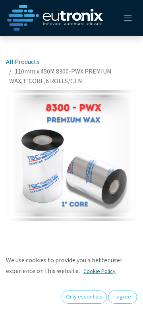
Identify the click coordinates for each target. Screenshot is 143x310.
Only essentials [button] (84, 297)
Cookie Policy (99, 271)
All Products (22, 62)
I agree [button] (122, 297)
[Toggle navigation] (128, 18)
